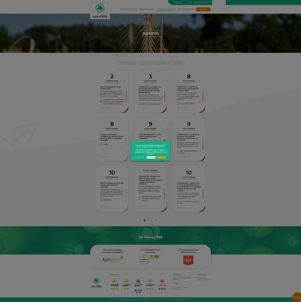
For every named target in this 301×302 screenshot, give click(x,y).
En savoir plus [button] (139, 157)
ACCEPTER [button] (161, 157)
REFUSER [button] (151, 157)
